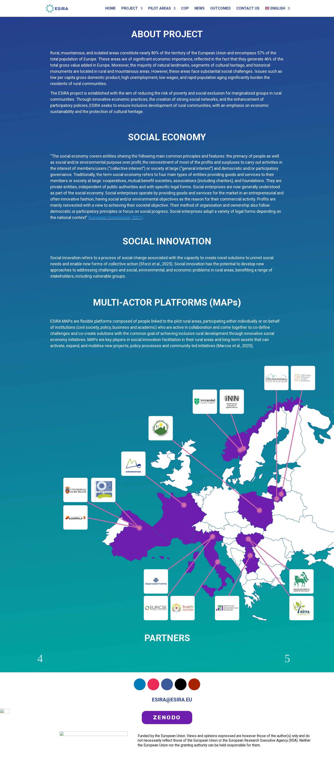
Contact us (247, 8)
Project (129, 8)
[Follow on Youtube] (194, 684)
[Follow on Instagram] (153, 684)
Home (110, 8)
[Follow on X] (181, 684)
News (199, 8)
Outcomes (220, 8)
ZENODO (167, 717)
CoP (185, 8)
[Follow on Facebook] (167, 684)
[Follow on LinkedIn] (140, 684)
